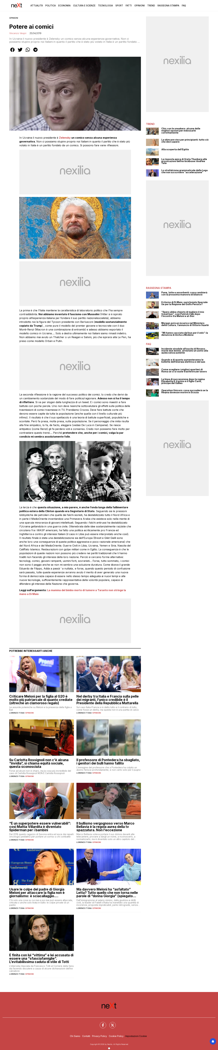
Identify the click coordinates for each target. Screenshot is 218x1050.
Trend (151, 5)
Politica (50, 5)
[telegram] (35, 52)
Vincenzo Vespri (17, 33)
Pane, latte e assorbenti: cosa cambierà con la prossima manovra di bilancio (184, 294)
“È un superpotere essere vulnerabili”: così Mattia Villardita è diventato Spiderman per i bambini (40, 827)
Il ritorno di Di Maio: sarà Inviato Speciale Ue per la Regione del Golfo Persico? (184, 303)
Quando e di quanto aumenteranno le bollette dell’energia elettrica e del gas (183, 361)
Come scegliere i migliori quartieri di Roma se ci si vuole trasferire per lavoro (184, 371)
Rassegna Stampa (168, 5)
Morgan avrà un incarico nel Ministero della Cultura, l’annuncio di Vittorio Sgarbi (185, 324)
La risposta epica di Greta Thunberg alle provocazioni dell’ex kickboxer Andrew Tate (184, 161)
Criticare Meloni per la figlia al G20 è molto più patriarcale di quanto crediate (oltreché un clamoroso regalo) (40, 700)
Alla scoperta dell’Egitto (175, 149)
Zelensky (65, 137)
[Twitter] (110, 1023)
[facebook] (12, 52)
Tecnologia (105, 5)
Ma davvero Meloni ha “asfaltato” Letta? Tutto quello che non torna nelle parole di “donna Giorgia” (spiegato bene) (107, 893)
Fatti (129, 5)
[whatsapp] (28, 52)
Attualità (36, 5)
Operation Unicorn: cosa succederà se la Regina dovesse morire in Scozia (184, 391)
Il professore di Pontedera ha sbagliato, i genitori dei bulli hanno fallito (108, 761)
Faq (184, 5)
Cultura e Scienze (84, 5)
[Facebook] (101, 1023)
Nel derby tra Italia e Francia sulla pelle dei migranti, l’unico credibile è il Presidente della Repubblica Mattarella (107, 700)
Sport (119, 5)
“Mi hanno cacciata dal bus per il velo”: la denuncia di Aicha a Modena (184, 334)
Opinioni (139, 5)
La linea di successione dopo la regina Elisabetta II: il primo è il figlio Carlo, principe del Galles (183, 381)
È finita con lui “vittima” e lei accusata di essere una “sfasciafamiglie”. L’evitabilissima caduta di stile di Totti (41, 958)
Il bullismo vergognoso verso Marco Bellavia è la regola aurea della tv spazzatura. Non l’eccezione (105, 827)
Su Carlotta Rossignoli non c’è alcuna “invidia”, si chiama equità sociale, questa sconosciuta (38, 763)
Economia (64, 5)
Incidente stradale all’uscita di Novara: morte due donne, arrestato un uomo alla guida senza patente (184, 351)
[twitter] (20, 52)
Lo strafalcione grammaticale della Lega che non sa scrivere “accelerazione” (184, 171)
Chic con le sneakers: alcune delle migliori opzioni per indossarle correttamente (180, 131)
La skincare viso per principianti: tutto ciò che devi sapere (185, 141)
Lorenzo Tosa (16, 713)
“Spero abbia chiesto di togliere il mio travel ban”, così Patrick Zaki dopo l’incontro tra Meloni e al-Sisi (182, 314)
